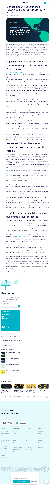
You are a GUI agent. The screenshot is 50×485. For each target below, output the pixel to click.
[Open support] (47, 482)
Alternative (32, 128)
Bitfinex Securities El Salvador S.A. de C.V (15, 72)
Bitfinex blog (22, 271)
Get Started (15, 431)
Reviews (40, 438)
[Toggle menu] (5, 3)
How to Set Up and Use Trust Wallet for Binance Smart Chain (9, 337)
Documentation (16, 435)
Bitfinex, (36, 134)
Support (27, 445)
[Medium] (17, 413)
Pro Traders (40, 442)
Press (27, 435)
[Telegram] (7, 413)
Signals (39, 433)
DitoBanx (8, 170)
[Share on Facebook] (2, 8)
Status (39, 449)
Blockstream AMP (23, 93)
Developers (40, 447)
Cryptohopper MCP (5, 457)
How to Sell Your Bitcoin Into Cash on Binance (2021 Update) (9, 344)
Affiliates (40, 440)
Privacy (27, 442)
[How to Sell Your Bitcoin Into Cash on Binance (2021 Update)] (31, 386)
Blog (14, 442)
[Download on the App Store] (7, 423)
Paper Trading (4, 448)
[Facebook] (2, 413)
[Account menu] (45, 3)
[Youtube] (12, 413)
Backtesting (3, 453)
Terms (27, 440)
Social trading (4, 438)
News (14, 440)
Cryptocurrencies (42, 431)
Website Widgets (42, 445)
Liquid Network (36, 92)
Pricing (39, 435)
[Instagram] (14, 413)
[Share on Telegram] (2, 14)
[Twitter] (4, 413)
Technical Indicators (17, 445)
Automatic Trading (5, 431)
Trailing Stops (4, 446)
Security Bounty (29, 447)
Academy (15, 438)
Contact (27, 438)
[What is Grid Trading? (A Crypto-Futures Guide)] (43, 386)
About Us (28, 431)
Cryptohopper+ (16, 449)
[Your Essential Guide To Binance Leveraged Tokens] (19, 386)
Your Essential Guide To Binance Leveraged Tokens (10, 341)
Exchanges (15, 451)
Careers (27, 433)
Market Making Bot (5, 435)
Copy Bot (3, 444)
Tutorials (15, 433)
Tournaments (3, 455)
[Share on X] (2, 11)
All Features (3, 460)
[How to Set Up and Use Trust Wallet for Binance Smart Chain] (6, 386)
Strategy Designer (5, 450)
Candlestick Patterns (17, 447)
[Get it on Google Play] (21, 423)
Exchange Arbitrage (5, 433)
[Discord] (9, 413)
